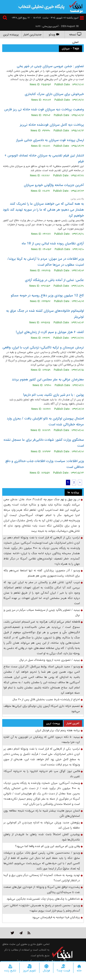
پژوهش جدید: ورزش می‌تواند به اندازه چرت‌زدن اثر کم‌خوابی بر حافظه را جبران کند (42, 825)
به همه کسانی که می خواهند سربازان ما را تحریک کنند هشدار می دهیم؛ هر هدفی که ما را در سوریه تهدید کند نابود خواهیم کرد (43, 209)
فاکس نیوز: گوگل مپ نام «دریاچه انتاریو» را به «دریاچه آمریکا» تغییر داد (42, 774)
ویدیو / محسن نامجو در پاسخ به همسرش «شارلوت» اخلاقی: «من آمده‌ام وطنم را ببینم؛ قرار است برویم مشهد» (42, 908)
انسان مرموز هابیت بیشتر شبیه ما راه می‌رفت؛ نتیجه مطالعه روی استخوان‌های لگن (42, 813)
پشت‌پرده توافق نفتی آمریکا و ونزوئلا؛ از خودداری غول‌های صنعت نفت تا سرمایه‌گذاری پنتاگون (42, 890)
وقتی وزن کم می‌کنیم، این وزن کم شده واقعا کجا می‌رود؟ (47, 846)
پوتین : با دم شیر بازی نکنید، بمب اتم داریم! (53, 394)
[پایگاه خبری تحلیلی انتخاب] (76, 6)
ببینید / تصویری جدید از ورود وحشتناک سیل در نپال (49, 660)
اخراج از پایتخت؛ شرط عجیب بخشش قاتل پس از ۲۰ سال (46, 699)
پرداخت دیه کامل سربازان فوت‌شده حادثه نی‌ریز (52, 124)
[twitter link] (12, 932)
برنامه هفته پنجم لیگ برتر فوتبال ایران (57, 730)
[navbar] (82, 18)
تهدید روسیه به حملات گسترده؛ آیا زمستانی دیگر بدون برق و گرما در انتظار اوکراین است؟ (42, 878)
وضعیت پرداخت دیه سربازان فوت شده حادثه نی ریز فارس (44, 109)
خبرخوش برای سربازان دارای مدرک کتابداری (54, 94)
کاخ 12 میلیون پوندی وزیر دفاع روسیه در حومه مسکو (47, 295)
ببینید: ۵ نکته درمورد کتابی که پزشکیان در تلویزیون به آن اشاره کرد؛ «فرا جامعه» (42, 740)
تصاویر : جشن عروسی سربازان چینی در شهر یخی (50, 66)
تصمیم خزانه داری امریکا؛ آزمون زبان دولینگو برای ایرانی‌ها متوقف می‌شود (42, 709)
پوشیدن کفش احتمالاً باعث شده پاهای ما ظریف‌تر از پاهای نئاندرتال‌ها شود (42, 837)
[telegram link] (21, 932)
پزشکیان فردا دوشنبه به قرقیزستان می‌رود (56, 917)
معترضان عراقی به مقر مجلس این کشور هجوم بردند (48, 379)
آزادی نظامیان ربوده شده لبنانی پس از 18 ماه (53, 243)
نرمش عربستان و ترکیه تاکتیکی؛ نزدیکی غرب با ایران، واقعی (43, 347)
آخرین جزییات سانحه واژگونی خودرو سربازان (54, 185)
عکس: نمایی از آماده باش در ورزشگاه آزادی (54, 280)
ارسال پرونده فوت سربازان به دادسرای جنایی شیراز (50, 140)
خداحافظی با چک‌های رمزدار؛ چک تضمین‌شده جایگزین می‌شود (43, 899)
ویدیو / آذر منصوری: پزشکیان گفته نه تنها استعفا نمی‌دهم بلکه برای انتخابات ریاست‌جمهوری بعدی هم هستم (42, 573)
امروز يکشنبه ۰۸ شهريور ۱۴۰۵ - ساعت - (55, 18)
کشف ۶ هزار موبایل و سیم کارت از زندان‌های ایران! (50, 332)
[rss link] (29, 932)
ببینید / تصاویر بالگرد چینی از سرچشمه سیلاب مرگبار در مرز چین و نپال (42, 613)
